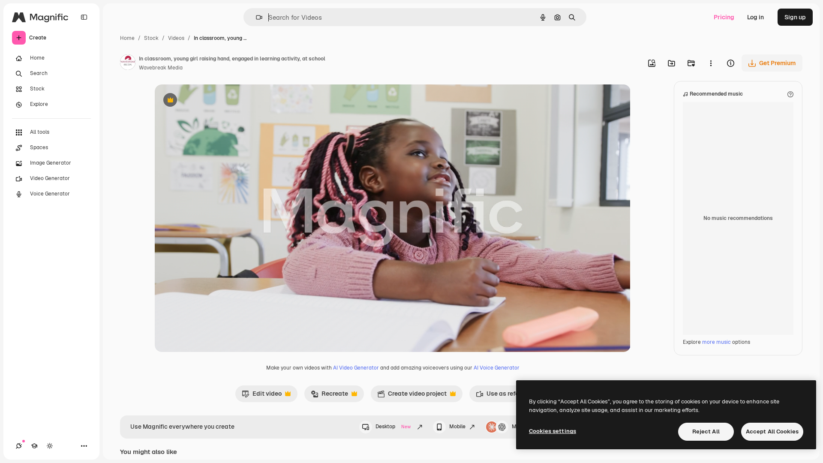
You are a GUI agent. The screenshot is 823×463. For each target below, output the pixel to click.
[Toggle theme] (50, 446)
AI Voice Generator (497, 367)
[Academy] (34, 446)
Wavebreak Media (161, 67)
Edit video (262, 396)
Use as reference (505, 396)
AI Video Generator (356, 367)
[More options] (710, 63)
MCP (518, 426)
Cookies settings (552, 431)
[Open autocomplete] (255, 17)
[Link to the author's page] (127, 63)
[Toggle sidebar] (84, 17)
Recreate (329, 396)
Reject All (706, 431)
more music (716, 342)
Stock (151, 38)
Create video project (412, 396)
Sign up (795, 17)
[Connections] (19, 446)
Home (127, 38)
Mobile (457, 426)
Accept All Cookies (772, 431)
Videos (176, 38)
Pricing (724, 17)
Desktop (393, 426)
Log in (755, 17)
